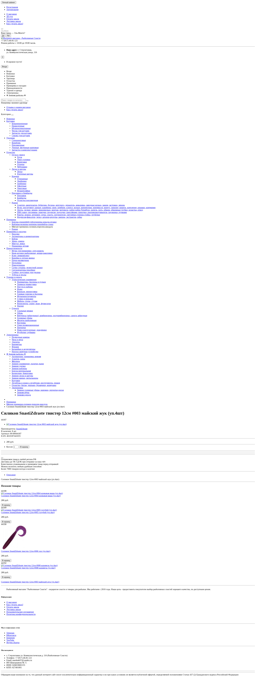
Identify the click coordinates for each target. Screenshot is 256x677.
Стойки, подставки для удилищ (26, 272)
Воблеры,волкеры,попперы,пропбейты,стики (32, 224)
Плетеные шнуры (25, 174)
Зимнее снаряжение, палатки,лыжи (28, 364)
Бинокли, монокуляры (27, 291)
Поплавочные (18, 145)
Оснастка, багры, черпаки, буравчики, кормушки (34, 385)
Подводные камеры (21, 337)
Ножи (19, 289)
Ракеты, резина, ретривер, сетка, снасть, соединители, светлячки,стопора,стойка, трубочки (58, 215)
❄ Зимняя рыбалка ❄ (16, 354)
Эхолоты (16, 342)
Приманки (11, 219)
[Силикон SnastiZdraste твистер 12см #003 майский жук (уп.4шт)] (36, 424)
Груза (19, 157)
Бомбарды (21, 198)
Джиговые (22, 188)
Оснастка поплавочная (27, 200)
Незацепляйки (23, 191)
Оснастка (10, 152)
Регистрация (12, 7)
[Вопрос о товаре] (2, 457)
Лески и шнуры (19, 169)
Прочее (20, 306)
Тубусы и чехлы (19, 275)
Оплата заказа (12, 19)
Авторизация (12, 9)
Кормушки (22, 162)
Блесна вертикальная (21, 371)
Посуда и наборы (25, 287)
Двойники (22, 181)
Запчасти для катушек (22, 133)
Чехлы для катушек (20, 131)
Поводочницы (18, 265)
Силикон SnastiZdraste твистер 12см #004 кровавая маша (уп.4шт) (31, 496)
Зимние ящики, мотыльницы (25, 378)
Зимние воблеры (19, 368)
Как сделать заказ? (14, 24)
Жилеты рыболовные (27, 320)
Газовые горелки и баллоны (30, 294)
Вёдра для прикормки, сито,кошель (28, 251)
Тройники (21, 183)
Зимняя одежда (24, 395)
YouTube (10, 640)
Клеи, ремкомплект (20, 255)
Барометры (17, 344)
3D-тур (9, 16)
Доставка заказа (13, 21)
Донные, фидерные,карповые (25, 147)
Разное (15, 203)
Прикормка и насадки (16, 231)
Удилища (10, 138)
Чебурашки (22, 167)
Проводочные (18, 126)
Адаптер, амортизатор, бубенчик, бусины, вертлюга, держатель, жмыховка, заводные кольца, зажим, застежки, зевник (71, 205)
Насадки (15, 234)
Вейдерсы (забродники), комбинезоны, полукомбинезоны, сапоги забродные (52, 315)
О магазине (11, 14)
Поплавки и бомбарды (22, 193)
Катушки (10, 121)
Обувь (20, 313)
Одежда (15, 308)
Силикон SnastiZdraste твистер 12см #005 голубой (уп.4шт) (28, 512)
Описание (11, 475)
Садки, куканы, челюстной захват (27, 267)
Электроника (12, 335)
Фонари (15, 347)
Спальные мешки (25, 311)
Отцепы (20, 164)
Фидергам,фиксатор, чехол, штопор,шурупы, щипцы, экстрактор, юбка (49, 217)
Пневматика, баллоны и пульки (31, 282)
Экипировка (17, 388)
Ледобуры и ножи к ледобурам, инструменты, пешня (36, 383)
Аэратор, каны (18, 359)
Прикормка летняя (20, 246)
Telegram (10, 633)
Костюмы (21, 323)
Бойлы (15, 239)
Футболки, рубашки (26, 332)
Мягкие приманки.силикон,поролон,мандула (26, 404)
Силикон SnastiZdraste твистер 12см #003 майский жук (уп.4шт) (30, 582)
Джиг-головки (23, 159)
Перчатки (21, 327)
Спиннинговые (19, 140)
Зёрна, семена (18, 241)
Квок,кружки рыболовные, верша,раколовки (32, 253)
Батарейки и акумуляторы (23, 349)
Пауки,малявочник (20, 260)
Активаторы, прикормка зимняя (26, 356)
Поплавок (21, 195)
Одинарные (22, 179)
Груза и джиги (18, 155)
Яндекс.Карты (12, 642)
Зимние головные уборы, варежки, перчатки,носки (40, 390)
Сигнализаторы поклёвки (23, 270)
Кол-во (9, 447)
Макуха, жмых (18, 243)
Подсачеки (16, 263)
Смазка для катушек (21, 135)
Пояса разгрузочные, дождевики (32, 330)
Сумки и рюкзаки (25, 299)
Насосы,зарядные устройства (25, 351)
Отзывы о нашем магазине (18, 107)
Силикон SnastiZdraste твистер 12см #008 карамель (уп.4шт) (28, 568)
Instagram (10, 638)
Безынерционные (20, 123)
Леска (19, 171)
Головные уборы (24, 318)
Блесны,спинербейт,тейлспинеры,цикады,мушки (34, 222)
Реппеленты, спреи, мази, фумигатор (34, 303)
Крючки (15, 176)
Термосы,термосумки (27, 284)
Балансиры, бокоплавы (22, 373)
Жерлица (16, 361)
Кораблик (16, 143)
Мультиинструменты (26, 296)
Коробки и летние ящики (23, 258)
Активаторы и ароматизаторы (25, 236)
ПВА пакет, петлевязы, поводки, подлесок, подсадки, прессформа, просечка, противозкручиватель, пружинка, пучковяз (72, 212)
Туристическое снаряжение (24, 279)
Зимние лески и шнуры (22, 376)
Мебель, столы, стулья (27, 301)
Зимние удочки (19, 366)
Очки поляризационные (28, 325)
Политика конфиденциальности (21, 614)
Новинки (10, 119)
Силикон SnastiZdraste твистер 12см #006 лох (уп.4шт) (25, 551)
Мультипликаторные (21, 128)
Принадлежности (14, 248)
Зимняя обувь (23, 392)
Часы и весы (17, 339)
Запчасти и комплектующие (24, 150)
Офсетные (21, 186)
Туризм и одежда (14, 277)
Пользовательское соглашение (20, 612)
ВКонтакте (11, 635)
